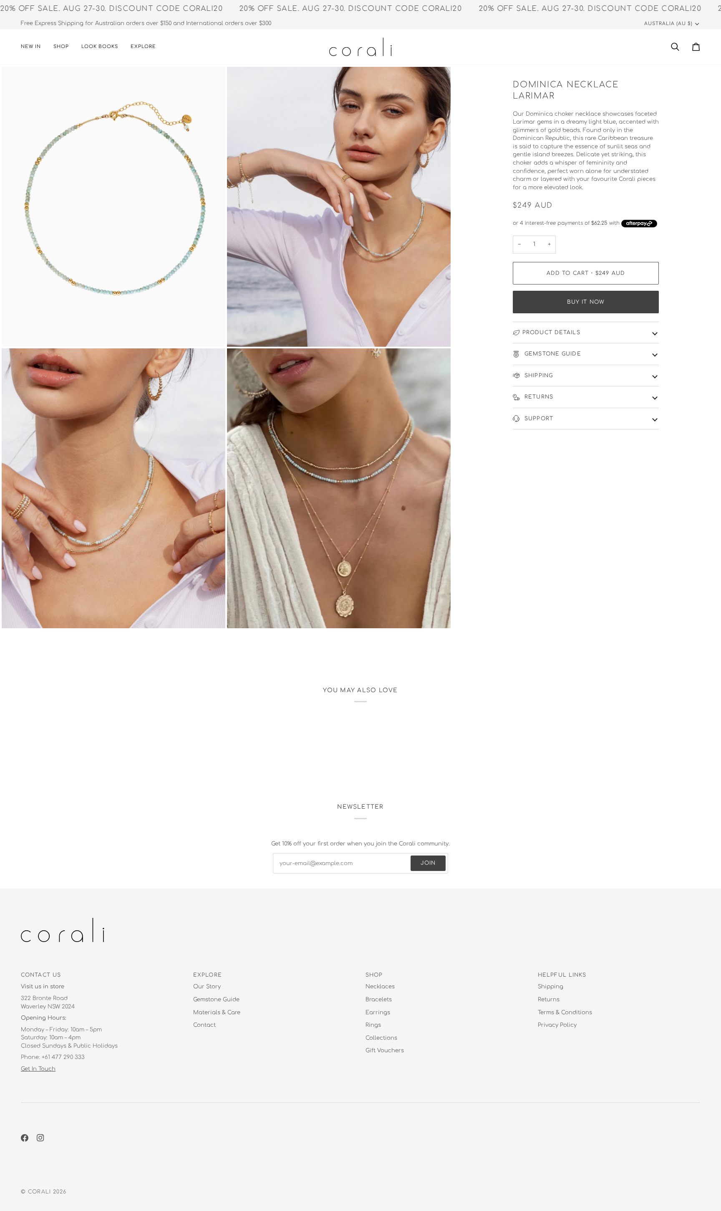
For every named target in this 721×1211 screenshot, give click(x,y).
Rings (373, 1025)
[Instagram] (40, 1138)
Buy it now (586, 302)
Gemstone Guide (551, 354)
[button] (61, 46)
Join (428, 863)
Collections (381, 1038)
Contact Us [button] (41, 975)
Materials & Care (216, 1013)
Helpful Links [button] (562, 975)
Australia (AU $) (668, 23)
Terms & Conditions (565, 1013)
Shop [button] (374, 975)
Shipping (537, 375)
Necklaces (380, 987)
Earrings (378, 1013)
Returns (537, 397)
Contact (204, 1025)
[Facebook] (24, 1138)
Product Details (551, 332)
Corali (39, 1192)
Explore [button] (207, 975)
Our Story (207, 987)
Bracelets (379, 1000)
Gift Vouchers (385, 1051)
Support (537, 418)
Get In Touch (38, 1069)
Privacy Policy (557, 1025)
